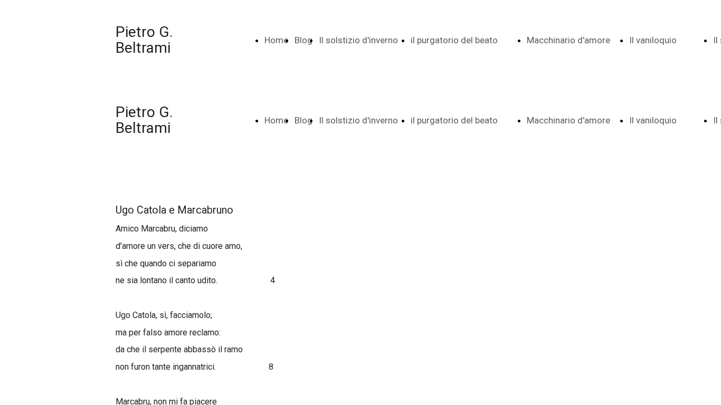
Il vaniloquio (653, 40)
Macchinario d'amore (568, 40)
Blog (303, 40)
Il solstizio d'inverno (358, 40)
